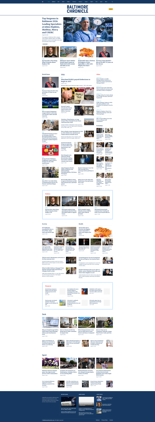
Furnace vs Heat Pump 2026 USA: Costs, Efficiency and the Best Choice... (99, 136)
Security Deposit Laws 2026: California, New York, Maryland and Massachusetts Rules (108, 166)
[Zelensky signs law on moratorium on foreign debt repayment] (107, 303)
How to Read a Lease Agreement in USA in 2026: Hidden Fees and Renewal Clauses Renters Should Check (72, 133)
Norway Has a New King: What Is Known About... (107, 405)
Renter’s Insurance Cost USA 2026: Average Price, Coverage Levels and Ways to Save (86, 170)
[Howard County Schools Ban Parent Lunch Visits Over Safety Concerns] (84, 111)
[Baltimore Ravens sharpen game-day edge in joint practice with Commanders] (50, 367)
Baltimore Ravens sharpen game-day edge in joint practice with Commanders (49, 372)
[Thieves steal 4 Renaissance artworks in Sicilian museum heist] (71, 260)
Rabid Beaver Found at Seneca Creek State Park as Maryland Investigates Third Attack (95, 249)
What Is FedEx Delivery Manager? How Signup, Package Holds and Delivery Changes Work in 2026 (53, 269)
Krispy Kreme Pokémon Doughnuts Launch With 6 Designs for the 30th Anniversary (49, 161)
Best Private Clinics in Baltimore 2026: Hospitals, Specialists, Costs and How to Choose (107, 249)
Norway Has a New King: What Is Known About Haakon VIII (49, 62)
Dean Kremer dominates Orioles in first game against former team (97, 383)
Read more (45, 44)
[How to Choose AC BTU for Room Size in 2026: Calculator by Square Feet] (68, 326)
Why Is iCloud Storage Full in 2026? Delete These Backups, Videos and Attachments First (50, 332)
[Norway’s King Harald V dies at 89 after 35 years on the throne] (104, 56)
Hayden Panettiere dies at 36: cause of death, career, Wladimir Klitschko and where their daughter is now (89, 271)
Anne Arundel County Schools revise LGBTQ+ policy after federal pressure (84, 212)
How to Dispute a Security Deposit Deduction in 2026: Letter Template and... (100, 150)
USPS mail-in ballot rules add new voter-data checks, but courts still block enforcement (47, 248)
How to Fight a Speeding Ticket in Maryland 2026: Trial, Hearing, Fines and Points (70, 249)
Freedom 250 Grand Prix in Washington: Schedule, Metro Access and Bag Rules (68, 372)
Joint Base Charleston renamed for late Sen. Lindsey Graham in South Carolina (99, 182)
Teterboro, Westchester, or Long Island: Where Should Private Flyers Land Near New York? (71, 121)
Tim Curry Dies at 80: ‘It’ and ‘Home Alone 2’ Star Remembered (84, 248)
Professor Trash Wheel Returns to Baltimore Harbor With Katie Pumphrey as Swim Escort (86, 409)
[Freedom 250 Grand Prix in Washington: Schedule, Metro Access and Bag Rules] (68, 367)
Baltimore (53, 1)
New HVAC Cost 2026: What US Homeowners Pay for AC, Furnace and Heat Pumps (50, 182)
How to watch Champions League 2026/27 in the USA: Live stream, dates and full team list (49, 114)
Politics (68, 1)
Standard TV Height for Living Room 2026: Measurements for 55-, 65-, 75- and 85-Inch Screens (59, 249)
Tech (96, 1)
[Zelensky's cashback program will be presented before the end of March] (85, 303)
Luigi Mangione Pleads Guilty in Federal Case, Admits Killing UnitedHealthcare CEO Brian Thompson (69, 170)
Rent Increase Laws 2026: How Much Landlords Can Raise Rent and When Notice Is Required (104, 89)
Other (106, 1)
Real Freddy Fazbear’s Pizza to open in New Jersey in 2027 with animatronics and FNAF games (69, 182)
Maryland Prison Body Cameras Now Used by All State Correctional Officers (102, 211)
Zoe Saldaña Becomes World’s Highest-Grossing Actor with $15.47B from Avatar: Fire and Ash (73, 291)
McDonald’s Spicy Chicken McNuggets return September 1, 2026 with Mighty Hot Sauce (85, 231)
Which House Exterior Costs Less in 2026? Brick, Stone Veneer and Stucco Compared (86, 331)
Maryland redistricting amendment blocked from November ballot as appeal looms (69, 212)
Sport (101, 1)
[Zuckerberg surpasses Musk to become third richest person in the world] (62, 291)
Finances (80, 1)
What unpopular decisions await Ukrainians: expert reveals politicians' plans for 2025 (86, 413)
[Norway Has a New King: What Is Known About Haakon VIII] (50, 56)
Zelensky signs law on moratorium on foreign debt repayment (95, 302)
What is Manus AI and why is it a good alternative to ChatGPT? (68, 405)
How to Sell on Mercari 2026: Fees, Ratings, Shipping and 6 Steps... (108, 181)
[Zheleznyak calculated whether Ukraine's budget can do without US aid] (62, 303)
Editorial (97, 420)
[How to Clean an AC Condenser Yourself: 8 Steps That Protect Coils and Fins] (104, 326)
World (63, 1)
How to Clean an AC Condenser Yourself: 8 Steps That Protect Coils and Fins (104, 331)
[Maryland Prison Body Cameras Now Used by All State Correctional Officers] (102, 205)
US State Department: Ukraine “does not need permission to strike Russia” (86, 404)
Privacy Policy (105, 420)
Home (49, 1)
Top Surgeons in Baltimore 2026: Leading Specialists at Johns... (107, 398)
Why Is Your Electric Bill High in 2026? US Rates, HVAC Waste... (109, 136)
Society (86, 1)
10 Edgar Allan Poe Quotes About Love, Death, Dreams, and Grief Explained (104, 96)
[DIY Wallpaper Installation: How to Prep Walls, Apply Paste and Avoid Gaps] (66, 232)
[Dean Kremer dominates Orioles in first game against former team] (109, 384)
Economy (74, 1)
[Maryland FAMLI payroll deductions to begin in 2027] (77, 90)
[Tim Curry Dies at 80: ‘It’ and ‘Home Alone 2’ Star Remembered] (84, 244)
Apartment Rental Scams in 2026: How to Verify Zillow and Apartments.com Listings (66, 146)
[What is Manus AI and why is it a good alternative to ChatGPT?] (68, 402)
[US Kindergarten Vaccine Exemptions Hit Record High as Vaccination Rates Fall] (108, 260)
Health (91, 1)
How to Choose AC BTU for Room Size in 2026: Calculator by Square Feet (68, 331)
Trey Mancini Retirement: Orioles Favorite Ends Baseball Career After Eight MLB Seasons (103, 373)
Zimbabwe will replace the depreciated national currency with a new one (95, 290)
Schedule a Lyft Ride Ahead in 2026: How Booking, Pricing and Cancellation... (109, 150)
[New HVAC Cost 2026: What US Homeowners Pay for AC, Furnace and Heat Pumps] (50, 176)
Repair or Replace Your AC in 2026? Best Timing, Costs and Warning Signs (103, 113)
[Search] (112, 1)
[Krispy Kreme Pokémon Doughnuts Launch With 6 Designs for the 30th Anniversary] (50, 155)
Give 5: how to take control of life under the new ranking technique (68, 409)
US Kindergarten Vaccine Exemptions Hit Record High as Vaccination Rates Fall (89, 259)
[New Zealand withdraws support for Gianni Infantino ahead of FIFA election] (61, 384)
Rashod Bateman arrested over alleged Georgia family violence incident (86, 372)
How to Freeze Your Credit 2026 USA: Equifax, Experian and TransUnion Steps (100, 165)
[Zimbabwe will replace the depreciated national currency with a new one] (107, 291)
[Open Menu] (42, 1)
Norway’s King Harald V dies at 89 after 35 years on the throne (104, 62)
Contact (111, 9)
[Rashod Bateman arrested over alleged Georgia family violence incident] (86, 367)
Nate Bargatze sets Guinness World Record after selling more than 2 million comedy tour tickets (66, 158)
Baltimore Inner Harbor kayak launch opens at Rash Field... (106, 410)
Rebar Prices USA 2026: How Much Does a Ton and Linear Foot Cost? (85, 181)
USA (58, 1)
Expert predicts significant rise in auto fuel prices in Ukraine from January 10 (68, 412)
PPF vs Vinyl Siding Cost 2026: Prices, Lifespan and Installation (104, 120)
